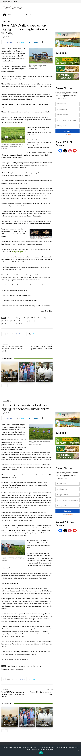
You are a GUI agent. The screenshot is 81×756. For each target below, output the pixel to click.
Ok (41, 753)
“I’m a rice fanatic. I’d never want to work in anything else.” (27, 379)
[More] (42, 42)
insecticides (5, 321)
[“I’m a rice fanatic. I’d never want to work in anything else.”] (27, 372)
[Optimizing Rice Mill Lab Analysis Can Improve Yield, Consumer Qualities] (44, 372)
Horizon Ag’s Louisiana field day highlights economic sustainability (41, 347)
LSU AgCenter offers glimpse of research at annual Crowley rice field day (12, 348)
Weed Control (19, 324)
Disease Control (12, 318)
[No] (78, 750)
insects (13, 321)
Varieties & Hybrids (8, 324)
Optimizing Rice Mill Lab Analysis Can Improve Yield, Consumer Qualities (44, 378)
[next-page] (6, 385)
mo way (26, 321)
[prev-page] (2, 385)
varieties (38, 321)
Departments (5, 21)
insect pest (41, 318)
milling (20, 321)
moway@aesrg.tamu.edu (19, 252)
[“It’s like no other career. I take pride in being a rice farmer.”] (9, 372)
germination (22, 318)
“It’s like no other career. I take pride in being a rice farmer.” (10, 378)
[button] (75, 15)
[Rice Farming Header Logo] (12, 8)
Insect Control (32, 318)
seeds (32, 321)
